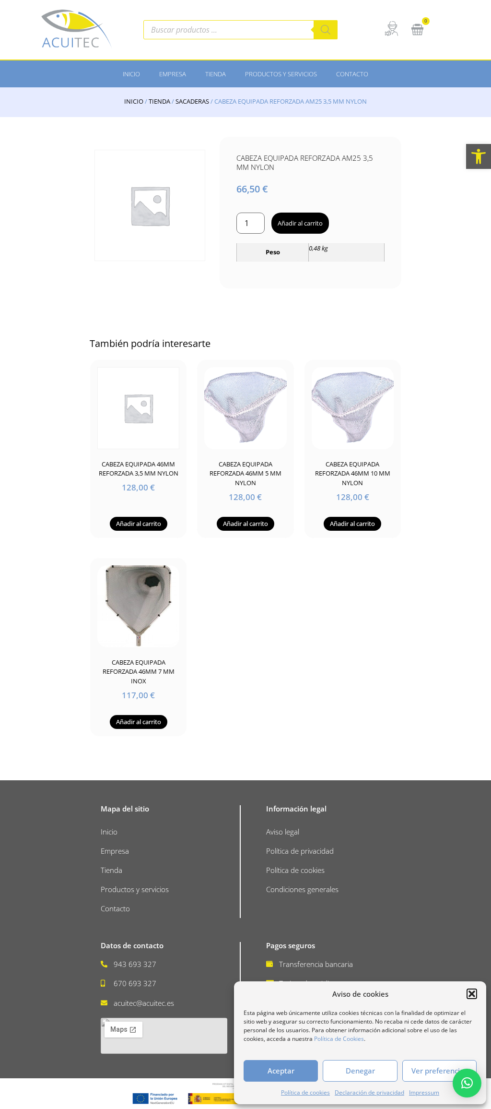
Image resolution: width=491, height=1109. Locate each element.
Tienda (215, 74)
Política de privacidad (300, 851)
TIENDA (159, 101)
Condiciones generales (302, 889)
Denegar (360, 1070)
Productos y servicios (281, 74)
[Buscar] (326, 29)
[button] (478, 156)
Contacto (352, 74)
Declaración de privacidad (369, 1092)
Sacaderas (192, 101)
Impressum (424, 1092)
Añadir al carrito (300, 223)
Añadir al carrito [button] (138, 523)
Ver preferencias (439, 1070)
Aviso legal (282, 831)
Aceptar (281, 1070)
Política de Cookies (339, 1039)
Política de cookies (305, 1092)
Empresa (172, 74)
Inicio (131, 74)
